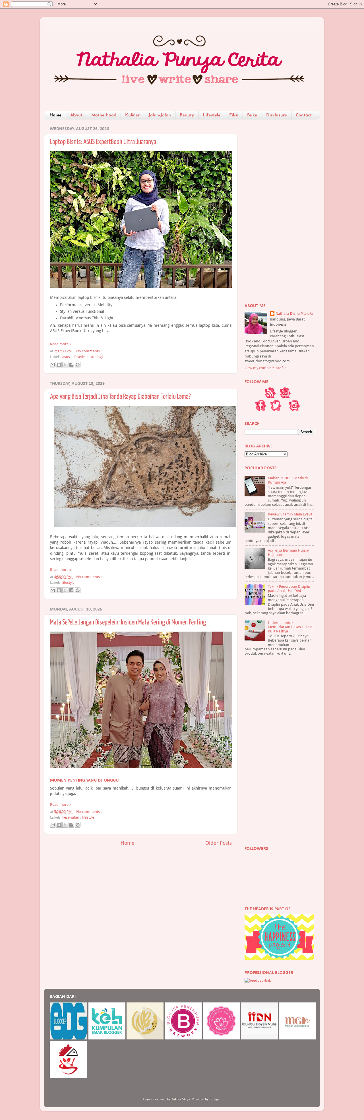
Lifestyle (211, 115)
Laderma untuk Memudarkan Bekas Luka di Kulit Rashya (290, 626)
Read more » (60, 344)
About (76, 115)
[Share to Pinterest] (77, 364)
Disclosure (276, 115)
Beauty (187, 115)
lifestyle (79, 357)
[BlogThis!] (59, 364)
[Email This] (52, 364)
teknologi (95, 357)
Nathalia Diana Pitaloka (294, 313)
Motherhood (103, 115)
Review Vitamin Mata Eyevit (290, 514)
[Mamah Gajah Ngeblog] (297, 1038)
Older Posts (218, 843)
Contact (304, 115)
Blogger (214, 1099)
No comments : (89, 351)
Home (55, 115)
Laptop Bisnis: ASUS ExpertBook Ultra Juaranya (103, 142)
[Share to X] (65, 364)
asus (66, 357)
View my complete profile (265, 368)
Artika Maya (180, 1099)
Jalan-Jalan (159, 115)
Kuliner (132, 115)
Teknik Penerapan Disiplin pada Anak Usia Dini (289, 588)
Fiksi (233, 115)
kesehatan (71, 817)
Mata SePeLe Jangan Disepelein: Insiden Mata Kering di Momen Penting (128, 622)
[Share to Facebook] (71, 364)
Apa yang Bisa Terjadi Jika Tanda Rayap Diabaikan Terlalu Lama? (120, 396)
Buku (252, 115)
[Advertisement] (279, 209)
